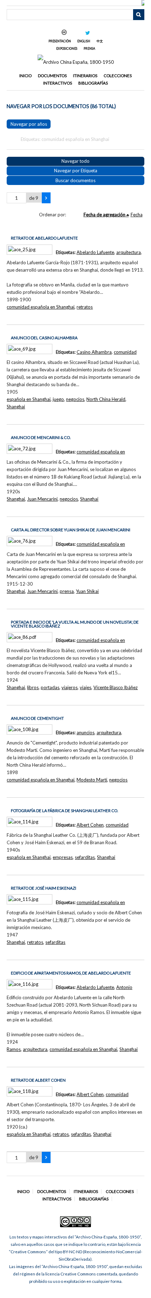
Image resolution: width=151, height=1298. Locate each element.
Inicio (25, 75)
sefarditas (85, 857)
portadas (50, 687)
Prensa (89, 48)
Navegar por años (29, 124)
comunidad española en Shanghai (40, 307)
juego (58, 399)
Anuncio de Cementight (37, 718)
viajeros (69, 687)
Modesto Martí (92, 780)
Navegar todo (75, 161)
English (83, 41)
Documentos (52, 75)
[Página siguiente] (46, 198)
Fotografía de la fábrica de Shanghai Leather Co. (64, 810)
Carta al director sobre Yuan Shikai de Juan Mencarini (70, 529)
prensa (67, 591)
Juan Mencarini (42, 499)
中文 (100, 41)
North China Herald (105, 399)
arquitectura (128, 252)
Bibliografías (93, 83)
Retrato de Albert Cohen (38, 1080)
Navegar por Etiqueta (75, 170)
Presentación (59, 41)
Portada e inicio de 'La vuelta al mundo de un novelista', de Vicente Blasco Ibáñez (75, 624)
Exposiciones (66, 48)
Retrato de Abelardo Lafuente (44, 238)
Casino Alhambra (94, 352)
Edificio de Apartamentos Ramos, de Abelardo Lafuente (71, 973)
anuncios (85, 732)
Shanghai (16, 406)
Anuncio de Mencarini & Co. (41, 437)
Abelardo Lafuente (95, 252)
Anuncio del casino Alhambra (44, 337)
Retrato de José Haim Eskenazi (43, 888)
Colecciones (118, 75)
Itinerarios (85, 75)
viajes (85, 687)
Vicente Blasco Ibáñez (115, 687)
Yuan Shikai (87, 591)
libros (33, 687)
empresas (63, 857)
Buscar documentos (75, 180)
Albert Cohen (90, 825)
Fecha (137, 214)
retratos (85, 307)
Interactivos (57, 83)
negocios (75, 399)
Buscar (138, 14)
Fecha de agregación (104, 214)
